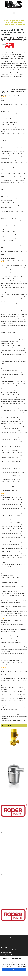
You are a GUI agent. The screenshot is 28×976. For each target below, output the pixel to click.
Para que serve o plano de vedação (10, 82)
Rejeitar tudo (14, 973)
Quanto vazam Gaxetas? (7, 84)
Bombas (4, 90)
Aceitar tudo (14, 969)
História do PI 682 (10, 50)
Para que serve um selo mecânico (9, 80)
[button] (14, 13)
